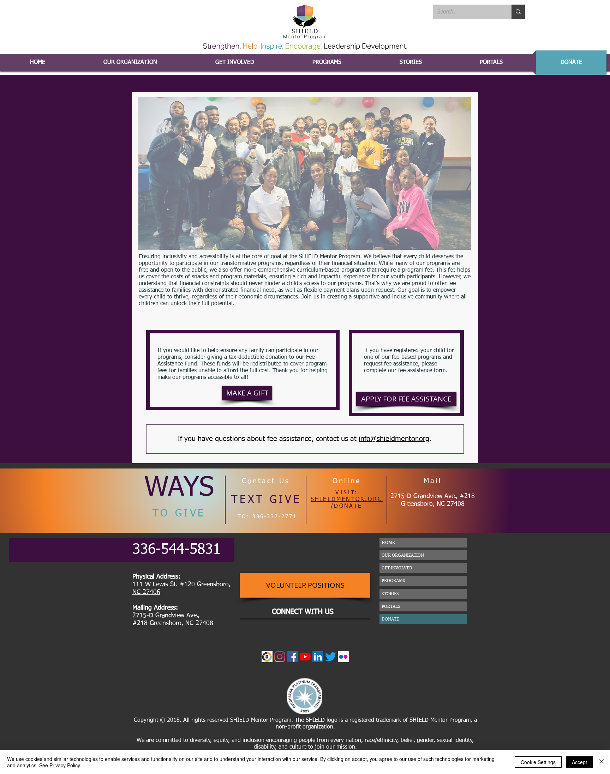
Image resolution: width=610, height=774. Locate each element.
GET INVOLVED (397, 567)
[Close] (601, 762)
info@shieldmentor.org (394, 438)
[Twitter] (330, 656)
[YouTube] (305, 656)
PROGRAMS (393, 580)
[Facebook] (292, 656)
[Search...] (518, 12)
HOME (388, 542)
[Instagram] (279, 656)
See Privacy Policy (59, 765)
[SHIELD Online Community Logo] (267, 656)
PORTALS (391, 606)
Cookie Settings (538, 762)
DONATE (390, 619)
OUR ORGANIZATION (403, 555)
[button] (491, 62)
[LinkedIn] (317, 656)
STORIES (390, 593)
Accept (579, 762)
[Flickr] (343, 656)
